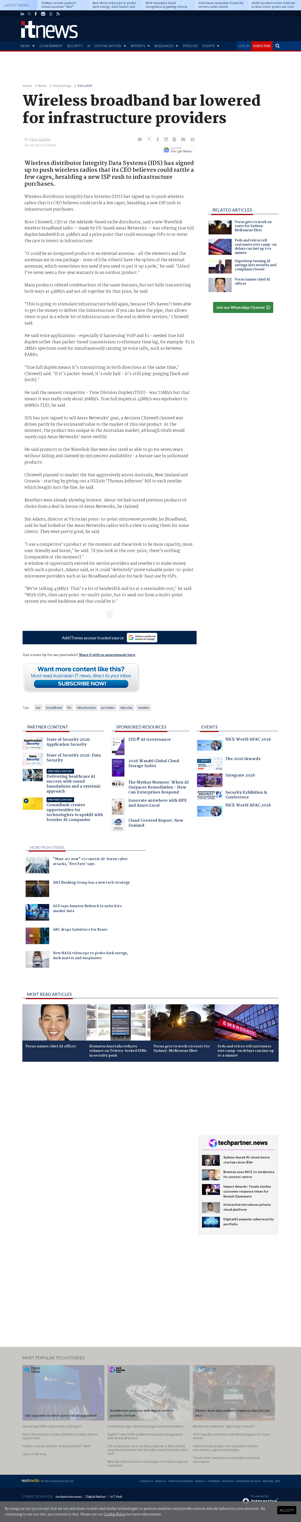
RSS (277, 1481)
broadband (54, 707)
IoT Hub (116, 1496)
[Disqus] (106, 1128)
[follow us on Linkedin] (22, 13)
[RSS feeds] (58, 13)
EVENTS (208, 46)
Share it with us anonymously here (107, 655)
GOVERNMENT (51, 46)
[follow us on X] (29, 13)
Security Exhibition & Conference (246, 795)
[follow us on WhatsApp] (51, 13)
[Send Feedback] (175, 139)
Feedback (214, 1481)
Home (27, 86)
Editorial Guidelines (181, 1481)
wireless (143, 707)
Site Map (268, 1481)
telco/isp (126, 707)
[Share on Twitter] (149, 139)
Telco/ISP (84, 86)
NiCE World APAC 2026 (248, 740)
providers (108, 707)
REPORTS (138, 46)
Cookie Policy (115, 1514)
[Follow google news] (177, 149)
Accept (287, 1510)
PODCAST (190, 46)
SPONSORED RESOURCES (141, 726)
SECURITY (75, 46)
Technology (62, 86)
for (69, 707)
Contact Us (146, 1481)
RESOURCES (163, 46)
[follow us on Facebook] (36, 13)
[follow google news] (43, 13)
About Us (161, 1481)
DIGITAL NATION (108, 46)
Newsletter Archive (248, 1481)
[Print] (191, 139)
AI (89, 46)
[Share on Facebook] (158, 139)
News (42, 86)
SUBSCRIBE (262, 46)
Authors (200, 1481)
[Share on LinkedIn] (166, 139)
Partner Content (47, 726)
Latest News (16, 5)
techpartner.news (68, 1496)
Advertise (228, 1481)
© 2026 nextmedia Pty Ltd (57, 1481)
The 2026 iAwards (243, 759)
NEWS (25, 46)
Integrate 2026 (240, 776)
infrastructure (86, 707)
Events (209, 726)
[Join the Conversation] (140, 139)
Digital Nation (96, 1496)
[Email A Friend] (183, 139)
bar (38, 707)
